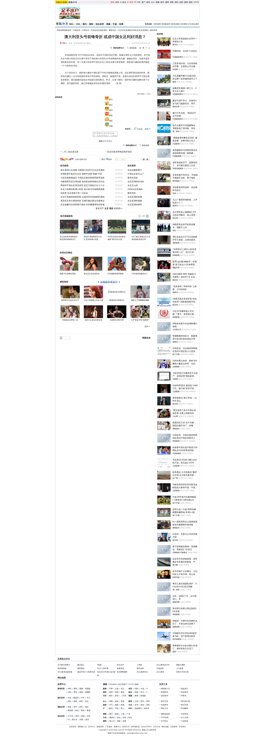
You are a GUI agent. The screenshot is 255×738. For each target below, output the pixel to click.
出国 (136, 701)
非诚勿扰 (160, 668)
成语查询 (164, 696)
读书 (136, 705)
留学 (142, 701)
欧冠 (77, 710)
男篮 (75, 692)
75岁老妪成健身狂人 (139, 274)
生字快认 (164, 721)
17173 (196, 2)
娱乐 (124, 2)
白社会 (140, 129)
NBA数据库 (165, 24)
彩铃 (124, 717)
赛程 (75, 689)
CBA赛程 (183, 24)
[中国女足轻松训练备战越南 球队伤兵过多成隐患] (117, 226)
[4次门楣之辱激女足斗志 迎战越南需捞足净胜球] (140, 226)
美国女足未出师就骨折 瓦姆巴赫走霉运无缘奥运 (82, 201)
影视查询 (164, 692)
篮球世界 (61, 689)
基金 (122, 692)
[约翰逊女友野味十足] (70, 311)
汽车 (138, 2)
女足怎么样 (133, 185)
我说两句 (138, 708)
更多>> (147, 326)
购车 (111, 696)
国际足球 (61, 707)
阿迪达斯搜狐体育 (64, 30)
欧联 (83, 710)
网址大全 (164, 708)
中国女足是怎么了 (136, 174)
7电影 (99, 665)
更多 (146, 129)
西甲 (81, 707)
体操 (83, 716)
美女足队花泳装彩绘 (92, 274)
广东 (128, 714)
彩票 (121, 24)
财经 (131, 2)
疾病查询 (164, 705)
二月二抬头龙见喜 (70, 152)
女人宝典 (184, 717)
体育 (117, 2)
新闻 (112, 2)
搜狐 (105, 684)
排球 (77, 716)
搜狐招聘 (100, 727)
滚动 (87, 720)
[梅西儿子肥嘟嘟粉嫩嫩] (140, 291)
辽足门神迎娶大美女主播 (93, 300)
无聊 (111, 126)
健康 (116, 705)
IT (135, 2)
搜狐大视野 (180, 665)
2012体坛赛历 (193, 24)
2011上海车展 (102, 668)
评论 (122, 689)
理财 (116, 692)
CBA (78, 24)
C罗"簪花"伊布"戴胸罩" (140, 320)
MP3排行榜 (185, 701)
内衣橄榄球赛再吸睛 (116, 274)
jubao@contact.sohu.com (137, 733)
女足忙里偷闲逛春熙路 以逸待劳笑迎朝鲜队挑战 (82, 197)
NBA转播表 (175, 24)
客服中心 (117, 727)
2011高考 (160, 672)
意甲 (75, 707)
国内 (85, 24)
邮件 (162, 2)
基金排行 (184, 689)
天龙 (105, 717)
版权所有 (152, 730)
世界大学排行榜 (182, 672)
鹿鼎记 (112, 717)
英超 (69, 707)
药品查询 (184, 692)
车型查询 (184, 714)
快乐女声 (120, 665)
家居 (148, 2)
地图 (118, 721)
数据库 (76, 698)
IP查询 (183, 696)
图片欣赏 (184, 705)
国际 (91, 24)
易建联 (87, 692)
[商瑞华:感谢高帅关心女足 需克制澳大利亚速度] (93, 226)
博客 (172, 2)
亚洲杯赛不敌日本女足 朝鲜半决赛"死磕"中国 (81, 174)
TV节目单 (165, 717)
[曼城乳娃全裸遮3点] (117, 291)
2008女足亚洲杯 (135, 189)
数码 (111, 708)
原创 (142, 705)
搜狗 (190, 2)
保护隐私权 (135, 727)
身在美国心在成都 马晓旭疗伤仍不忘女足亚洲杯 (82, 170)
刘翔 (81, 720)
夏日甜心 (80, 665)
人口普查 (179, 668)
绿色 (148, 705)
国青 (81, 701)
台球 (88, 716)
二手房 (123, 696)
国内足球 (61, 698)
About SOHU (146, 727)
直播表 (87, 689)
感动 (111, 110)
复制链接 (133, 48)
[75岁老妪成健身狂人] (140, 264)
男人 (122, 708)
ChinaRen (113, 684)
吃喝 (122, 705)
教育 (130, 701)
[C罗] (140, 311)
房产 (143, 2)
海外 (87, 707)
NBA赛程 (157, 24)
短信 (118, 717)
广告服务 (108, 727)
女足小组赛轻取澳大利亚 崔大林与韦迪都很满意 (82, 189)
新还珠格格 (62, 668)
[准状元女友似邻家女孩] (93, 311)
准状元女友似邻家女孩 (93, 320)
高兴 (111, 99)
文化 (130, 705)
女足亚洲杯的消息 (136, 181)
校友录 (146, 708)
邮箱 (117, 714)
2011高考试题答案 (65, 672)
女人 (153, 2)
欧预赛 (70, 710)
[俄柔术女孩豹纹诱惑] (69, 264)
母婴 (111, 701)
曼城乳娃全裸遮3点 (116, 300)
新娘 (116, 701)
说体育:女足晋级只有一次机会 (74, 193)
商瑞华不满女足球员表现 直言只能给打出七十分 (82, 185)
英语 (148, 701)
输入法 (112, 721)
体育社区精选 (66, 252)
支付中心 (91, 727)
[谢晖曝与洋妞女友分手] (70, 291)
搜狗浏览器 (165, 714)
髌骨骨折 (132, 193)
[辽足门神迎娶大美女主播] (93, 291)
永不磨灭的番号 (64, 665)
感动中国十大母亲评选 (86, 672)
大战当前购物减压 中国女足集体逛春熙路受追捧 (82, 178)
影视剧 (143, 696)
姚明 (81, 692)
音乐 (142, 692)
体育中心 (62, 684)
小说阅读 (184, 721)
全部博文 (182, 727)
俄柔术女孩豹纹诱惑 (68, 274)
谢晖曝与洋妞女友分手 (70, 300)
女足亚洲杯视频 (135, 201)
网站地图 (165, 727)
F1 (69, 720)
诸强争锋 (153, 30)
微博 (167, 2)
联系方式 (125, 727)
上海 (122, 714)
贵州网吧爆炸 (122, 672)
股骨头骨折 (133, 178)
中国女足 (85, 30)
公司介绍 (156, 727)
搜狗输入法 (165, 689)
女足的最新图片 (135, 170)
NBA (71, 24)
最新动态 (112, 30)
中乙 (88, 698)
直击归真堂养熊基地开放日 (119, 152)
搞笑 (111, 121)
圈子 (111, 714)
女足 (87, 701)
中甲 (83, 698)
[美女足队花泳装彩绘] (93, 264)
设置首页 (72, 727)
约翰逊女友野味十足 (70, 320)
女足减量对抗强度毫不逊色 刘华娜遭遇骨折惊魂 (82, 204)
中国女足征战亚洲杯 (99, 30)
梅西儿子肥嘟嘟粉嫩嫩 (140, 300)
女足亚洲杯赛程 (135, 204)
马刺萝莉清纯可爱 (117, 320)
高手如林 (140, 668)
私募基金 (120, 668)
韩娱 (136, 692)
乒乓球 (70, 716)
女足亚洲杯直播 (135, 197)
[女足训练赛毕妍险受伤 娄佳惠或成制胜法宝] (69, 226)
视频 (157, 2)
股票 (111, 692)
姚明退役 (80, 668)
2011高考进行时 (162, 665)
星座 (122, 701)
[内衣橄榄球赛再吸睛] (117, 264)
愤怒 (111, 115)
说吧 (181, 2)
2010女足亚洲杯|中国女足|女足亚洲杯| (133, 30)
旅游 (105, 705)
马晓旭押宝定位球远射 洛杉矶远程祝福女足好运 (82, 181)
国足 (69, 701)
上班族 (139, 665)
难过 (111, 105)
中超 (115, 24)
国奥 (75, 701)
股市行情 (164, 701)
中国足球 (76, 30)
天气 (111, 705)
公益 (116, 689)
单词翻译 (184, 708)
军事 (111, 689)
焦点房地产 (122, 684)
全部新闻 (173, 727)
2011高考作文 (142, 672)
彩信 (130, 717)
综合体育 (100, 24)
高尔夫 (74, 720)
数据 (88, 710)
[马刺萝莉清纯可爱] (117, 311)
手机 (116, 708)
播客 (136, 696)
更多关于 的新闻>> (109, 208)
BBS (176, 2)
